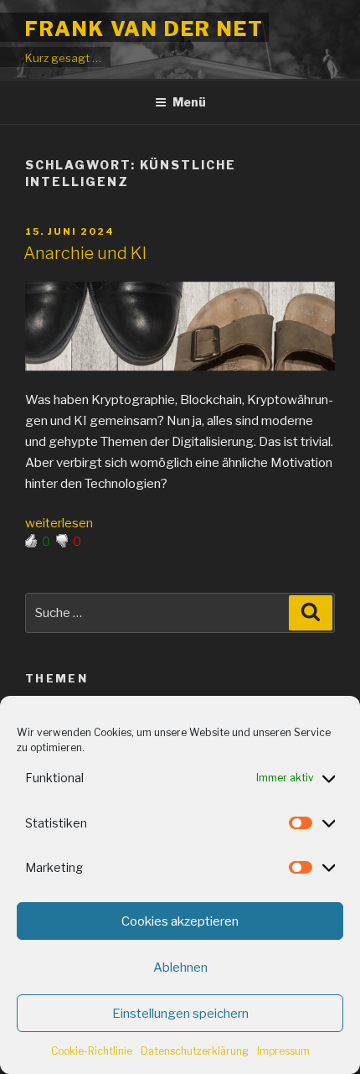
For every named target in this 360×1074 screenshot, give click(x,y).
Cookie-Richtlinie (91, 1051)
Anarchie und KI (85, 253)
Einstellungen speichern (180, 1013)
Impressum (283, 1051)
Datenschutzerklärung (195, 1051)
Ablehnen (180, 967)
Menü (189, 102)
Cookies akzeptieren (180, 921)
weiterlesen (59, 523)
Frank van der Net (144, 29)
